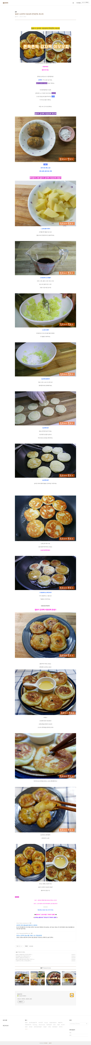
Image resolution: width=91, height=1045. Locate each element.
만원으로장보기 (53, 1022)
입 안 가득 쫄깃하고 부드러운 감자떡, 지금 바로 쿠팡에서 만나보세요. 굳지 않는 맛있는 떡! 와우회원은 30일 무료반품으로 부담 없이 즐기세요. (45, 927)
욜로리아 (5, 3)
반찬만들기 (55, 1027)
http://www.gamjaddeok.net (23, 933)
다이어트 (41, 1022)
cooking (35, 1024)
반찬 (26, 1027)
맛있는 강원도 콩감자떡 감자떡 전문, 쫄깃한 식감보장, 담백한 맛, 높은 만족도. (34, 937)
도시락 (63, 1024)
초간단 (31, 1027)
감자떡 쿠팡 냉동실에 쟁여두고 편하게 (26, 925)
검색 (86, 1023)
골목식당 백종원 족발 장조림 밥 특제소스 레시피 (24, 959)
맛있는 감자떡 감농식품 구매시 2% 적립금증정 (29, 935)
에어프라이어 (28, 1024)
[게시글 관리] (21, 946)
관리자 (50, 1043)
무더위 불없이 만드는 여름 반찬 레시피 (22, 956)
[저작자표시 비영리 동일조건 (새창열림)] (31, 946)
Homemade (42, 1024)
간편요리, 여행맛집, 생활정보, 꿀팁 (24, 999)
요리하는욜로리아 (33, 1022)
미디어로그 (78, 3)
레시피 (61, 1027)
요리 (17, 952)
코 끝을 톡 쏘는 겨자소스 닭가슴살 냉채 (23, 960)
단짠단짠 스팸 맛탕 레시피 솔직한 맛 (22, 957)
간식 (55, 1024)
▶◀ (45, 917)
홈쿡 (26, 1022)
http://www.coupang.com (22, 923)
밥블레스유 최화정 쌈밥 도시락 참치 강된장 (23, 954)
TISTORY (45, 1043)
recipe (46, 1022)
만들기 (45, 1027)
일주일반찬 (49, 1024)
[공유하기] (20, 946)
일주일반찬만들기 (38, 1027)
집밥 (59, 1024)
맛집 (50, 1027)
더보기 (26, 1029)
